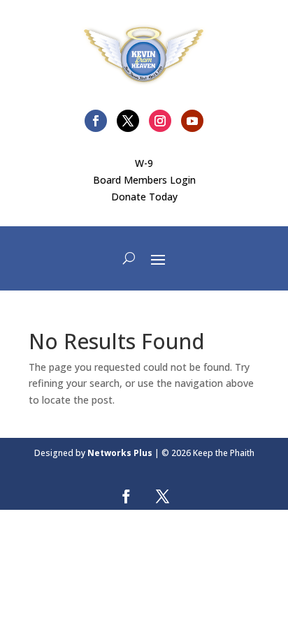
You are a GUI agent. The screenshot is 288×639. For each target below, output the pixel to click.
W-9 (144, 163)
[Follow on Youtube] (192, 121)
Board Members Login (144, 179)
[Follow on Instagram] (160, 121)
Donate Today (144, 196)
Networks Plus (119, 453)
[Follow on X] (128, 121)
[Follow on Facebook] (96, 121)
